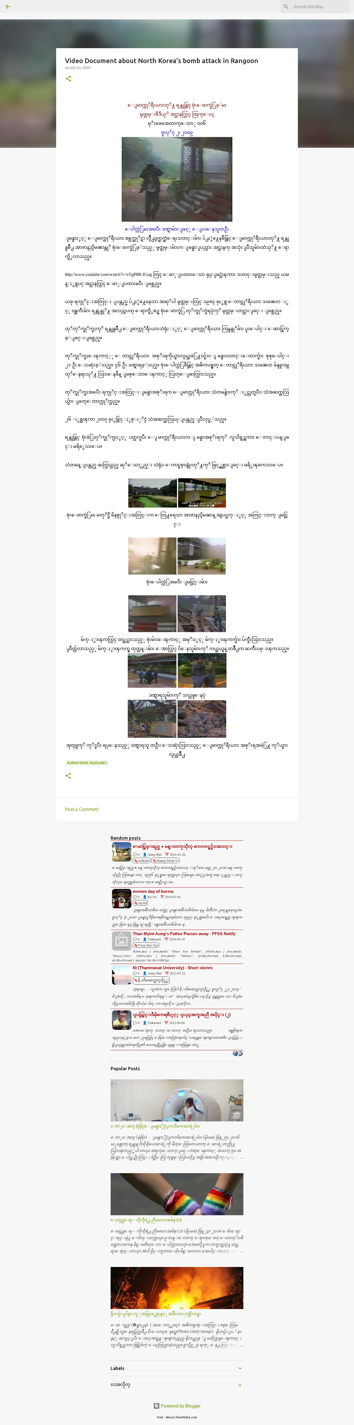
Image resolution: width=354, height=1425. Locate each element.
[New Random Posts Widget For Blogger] (237, 1053)
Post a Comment (81, 809)
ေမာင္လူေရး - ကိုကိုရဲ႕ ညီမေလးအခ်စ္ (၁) (146, 1220)
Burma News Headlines (87, 763)
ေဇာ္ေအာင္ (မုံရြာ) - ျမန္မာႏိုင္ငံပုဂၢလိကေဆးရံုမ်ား (155, 1126)
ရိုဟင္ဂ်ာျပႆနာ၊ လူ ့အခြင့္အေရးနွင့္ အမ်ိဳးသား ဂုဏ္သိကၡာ (156, 1314)
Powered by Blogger (180, 1405)
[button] (68, 79)
